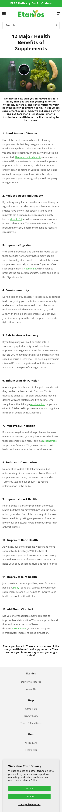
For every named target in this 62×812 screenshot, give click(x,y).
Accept (29, 788)
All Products (31, 742)
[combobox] (31, 25)
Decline (29, 796)
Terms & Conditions (31, 722)
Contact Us (31, 708)
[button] (3, 13)
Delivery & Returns (31, 681)
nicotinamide (49, 440)
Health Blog (31, 749)
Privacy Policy (31, 715)
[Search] (55, 25)
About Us (31, 689)
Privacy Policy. (30, 780)
